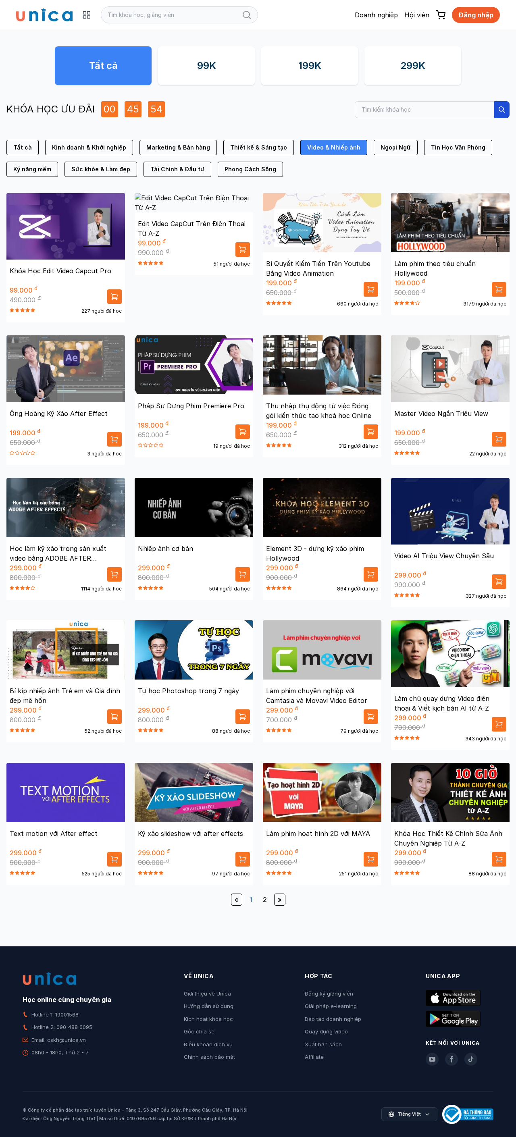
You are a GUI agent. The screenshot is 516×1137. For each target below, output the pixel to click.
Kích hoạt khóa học (208, 1019)
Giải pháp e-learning (331, 1006)
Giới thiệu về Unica (207, 993)
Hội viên (416, 15)
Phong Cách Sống (250, 169)
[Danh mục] (86, 15)
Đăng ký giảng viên (329, 993)
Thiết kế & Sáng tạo (258, 147)
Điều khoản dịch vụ (208, 1044)
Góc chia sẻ (199, 1031)
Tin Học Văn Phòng (458, 147)
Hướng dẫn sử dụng (208, 1006)
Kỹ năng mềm (32, 169)
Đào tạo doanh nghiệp (333, 1019)
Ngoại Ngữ (396, 147)
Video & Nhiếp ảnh (333, 147)
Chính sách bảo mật (209, 1057)
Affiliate (314, 1057)
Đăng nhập (475, 15)
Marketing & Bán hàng (178, 147)
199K (309, 65)
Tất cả (103, 65)
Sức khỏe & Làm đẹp (100, 169)
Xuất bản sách (323, 1044)
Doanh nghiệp (376, 15)
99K (206, 65)
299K (412, 65)
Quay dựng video (326, 1031)
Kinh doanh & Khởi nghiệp (89, 147)
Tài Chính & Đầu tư (177, 169)
